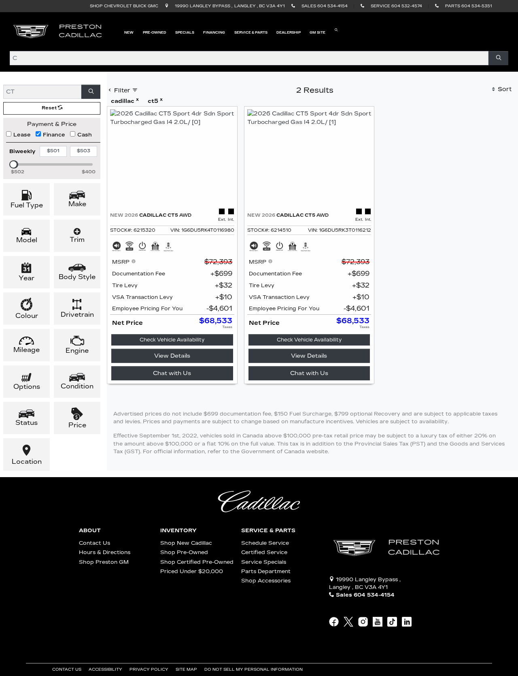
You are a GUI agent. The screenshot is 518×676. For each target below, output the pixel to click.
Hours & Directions (104, 552)
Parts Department (266, 571)
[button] (129, 32)
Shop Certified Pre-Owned (197, 562)
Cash (84, 135)
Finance (54, 135)
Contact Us (94, 543)
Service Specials (263, 562)
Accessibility (106, 669)
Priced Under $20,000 (191, 571)
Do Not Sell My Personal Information (254, 669)
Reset (50, 108)
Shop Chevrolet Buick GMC (124, 6)
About (90, 530)
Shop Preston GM (104, 562)
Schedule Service (265, 543)
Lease (22, 135)
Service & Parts (268, 530)
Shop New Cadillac (186, 543)
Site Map (187, 669)
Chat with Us (172, 373)
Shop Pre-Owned (184, 552)
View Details (172, 355)
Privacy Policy (150, 669)
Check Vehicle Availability (172, 340)
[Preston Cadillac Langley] (58, 31)
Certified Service (264, 552)
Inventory (178, 530)
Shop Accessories (266, 581)
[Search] (498, 58)
